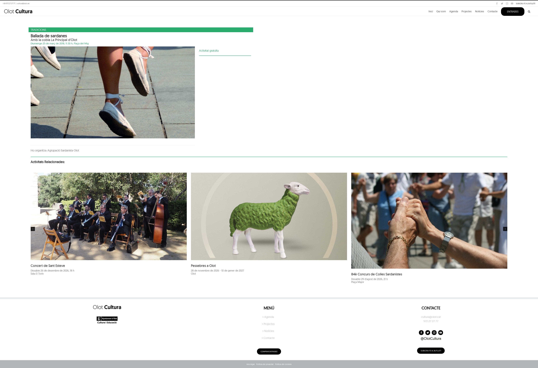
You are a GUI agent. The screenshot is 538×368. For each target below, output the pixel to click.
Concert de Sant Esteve (48, 265)
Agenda (269, 317)
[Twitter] (427, 332)
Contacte (269, 338)
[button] (529, 11)
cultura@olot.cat (431, 317)
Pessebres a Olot (203, 265)
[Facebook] (421, 332)
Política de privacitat (264, 364)
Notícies (269, 331)
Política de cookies (283, 364)
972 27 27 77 (430, 321)
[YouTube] (440, 332)
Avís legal (250, 364)
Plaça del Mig (81, 43)
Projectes (269, 324)
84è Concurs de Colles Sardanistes (376, 274)
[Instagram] (434, 332)
